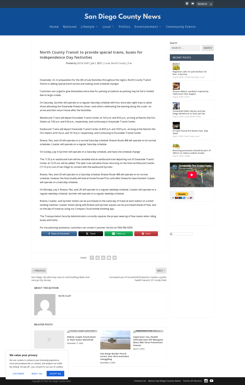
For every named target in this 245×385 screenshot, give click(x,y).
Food (187, 97)
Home (54, 27)
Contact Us (140, 380)
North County (118, 63)
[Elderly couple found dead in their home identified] (82, 331)
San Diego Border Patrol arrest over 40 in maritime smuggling (114, 356)
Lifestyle (87, 27)
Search (173, 42)
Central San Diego (192, 77)
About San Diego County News (164, 380)
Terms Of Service (192, 380)
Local (107, 27)
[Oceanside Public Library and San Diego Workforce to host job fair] (176, 105)
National (70, 27)
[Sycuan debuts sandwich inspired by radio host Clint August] (176, 86)
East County (189, 136)
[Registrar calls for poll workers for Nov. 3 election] (176, 66)
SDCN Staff (83, 63)
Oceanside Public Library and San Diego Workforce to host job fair (189, 112)
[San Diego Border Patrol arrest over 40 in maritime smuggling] (115, 339)
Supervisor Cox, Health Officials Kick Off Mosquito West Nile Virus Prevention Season (148, 341)
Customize (18, 373)
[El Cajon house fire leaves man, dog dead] (176, 125)
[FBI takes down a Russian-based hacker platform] (49, 339)
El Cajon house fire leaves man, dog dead (190, 132)
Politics (124, 27)
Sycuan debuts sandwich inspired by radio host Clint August (191, 92)
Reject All (37, 373)
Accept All (55, 373)
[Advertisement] (192, 215)
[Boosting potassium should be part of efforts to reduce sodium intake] (176, 145)
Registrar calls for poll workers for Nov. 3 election (190, 73)
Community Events (181, 27)
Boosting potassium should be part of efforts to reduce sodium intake (192, 151)
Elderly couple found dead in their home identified (81, 338)
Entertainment (146, 27)
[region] (37, 364)
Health (187, 156)
